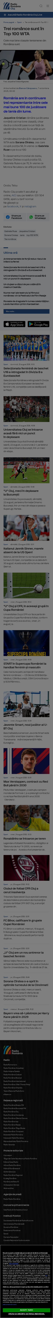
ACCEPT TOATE (26, 1310)
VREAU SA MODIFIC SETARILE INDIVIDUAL (26, 1314)
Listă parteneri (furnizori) (9, 1304)
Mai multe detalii (13, 1263)
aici (46, 1275)
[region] (26, 1281)
